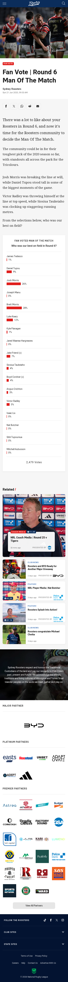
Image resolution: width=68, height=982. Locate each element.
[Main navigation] (4, 3)
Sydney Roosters (12, 88)
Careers (15, 963)
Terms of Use (27, 955)
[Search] (63, 3)
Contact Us (33, 963)
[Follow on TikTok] (45, 920)
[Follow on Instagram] (62, 920)
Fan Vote (8, 64)
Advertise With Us (48, 963)
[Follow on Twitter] (56, 920)
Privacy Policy (41, 955)
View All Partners (34, 905)
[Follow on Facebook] (51, 920)
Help (23, 963)
